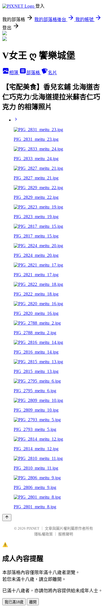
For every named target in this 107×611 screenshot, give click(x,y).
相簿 (14, 72)
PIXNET (33, 528)
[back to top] (6, 517)
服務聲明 (65, 534)
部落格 (33, 72)
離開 (33, 602)
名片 (52, 72)
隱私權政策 (43, 534)
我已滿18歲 (14, 602)
